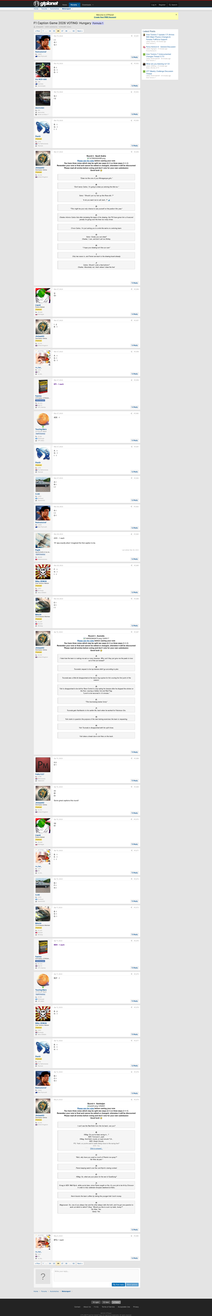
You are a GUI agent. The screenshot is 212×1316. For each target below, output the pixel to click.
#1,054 (136, 120)
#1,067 (136, 632)
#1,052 (136, 63)
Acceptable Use (124, 1307)
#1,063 (136, 506)
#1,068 (136, 758)
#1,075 (136, 974)
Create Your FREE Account (105, 17)
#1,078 (136, 1072)
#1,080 (136, 1236)
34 (50, 31)
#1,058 (136, 351)
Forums (74, 5)
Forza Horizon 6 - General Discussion (161, 47)
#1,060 (136, 413)
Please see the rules (85, 160)
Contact (77, 1307)
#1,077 (136, 1041)
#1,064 (136, 534)
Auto (117, 1302)
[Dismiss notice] (176, 15)
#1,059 (136, 380)
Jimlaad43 (39, 27)
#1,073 (136, 907)
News (64, 5)
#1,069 (136, 787)
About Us (87, 1307)
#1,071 (136, 850)
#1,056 (136, 289)
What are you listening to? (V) (158, 64)
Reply (135, 57)
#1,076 (136, 1007)
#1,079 (136, 1099)
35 (54, 31)
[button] (78, 5)
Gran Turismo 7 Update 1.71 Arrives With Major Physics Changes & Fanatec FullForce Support (160, 37)
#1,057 (136, 320)
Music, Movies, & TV (152, 68)
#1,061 (136, 447)
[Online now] (43, 427)
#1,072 (136, 879)
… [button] (46, 31)
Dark (107, 1302)
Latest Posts (149, 31)
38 (66, 31)
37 (62, 31)
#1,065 (136, 565)
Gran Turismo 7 (151, 43)
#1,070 (136, 819)
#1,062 (136, 478)
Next (79, 31)
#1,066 (136, 599)
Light (97, 1302)
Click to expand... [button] (96, 1148)
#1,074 (136, 941)
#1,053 (136, 92)
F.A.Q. (96, 1307)
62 (74, 31)
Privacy (136, 1307)
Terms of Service (108, 1307)
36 (58, 31)
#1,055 (136, 152)
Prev (38, 31)
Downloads (86, 5)
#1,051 (136, 36)
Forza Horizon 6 (151, 51)
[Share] (131, 36)
